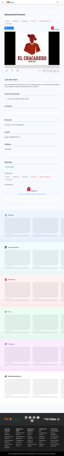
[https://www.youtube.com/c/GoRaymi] (38, 417)
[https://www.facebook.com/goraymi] (26, 417)
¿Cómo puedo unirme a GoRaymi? (8, 445)
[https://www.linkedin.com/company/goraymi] (32, 420)
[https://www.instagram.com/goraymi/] (34, 417)
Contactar (10, 28)
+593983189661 (9, 167)
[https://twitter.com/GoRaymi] (30, 417)
